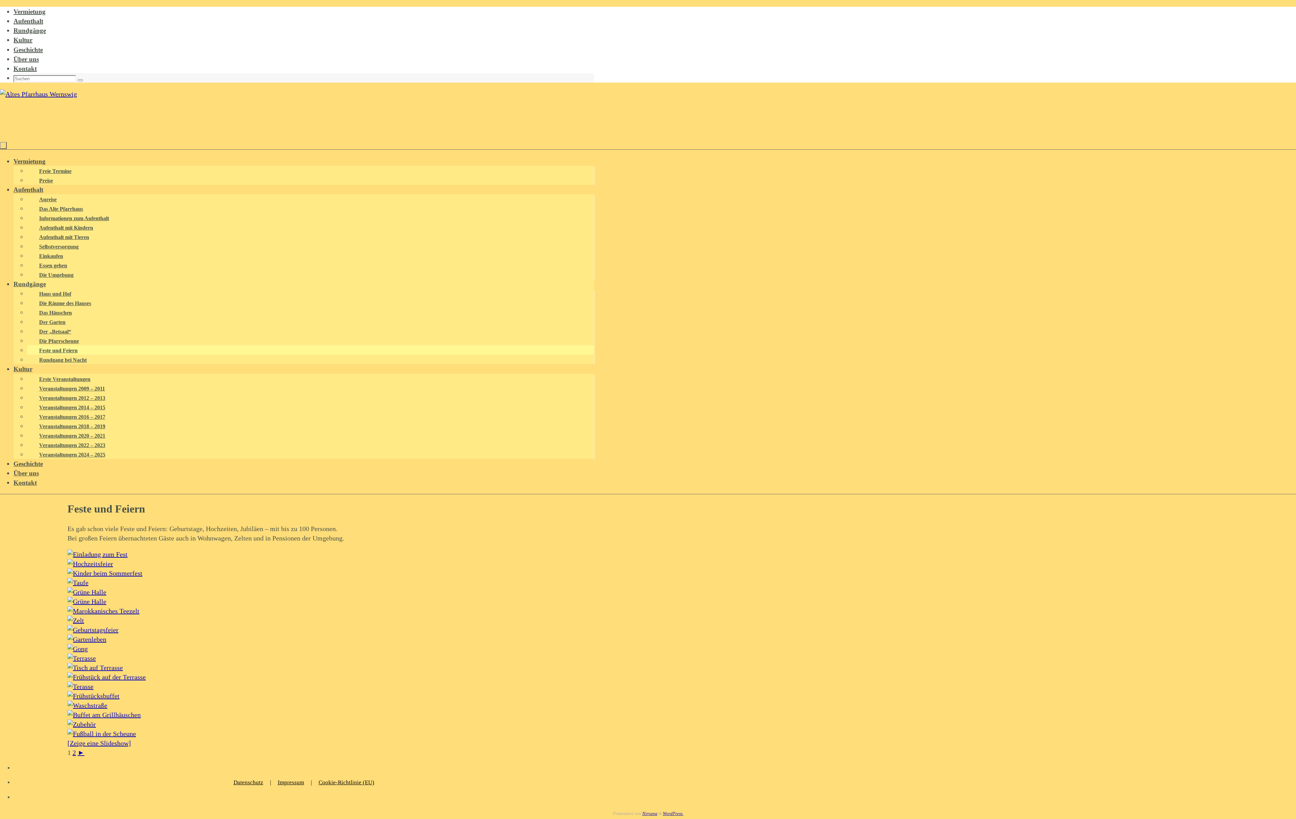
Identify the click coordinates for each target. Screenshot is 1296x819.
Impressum (291, 782)
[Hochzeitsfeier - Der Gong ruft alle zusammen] (78, 648)
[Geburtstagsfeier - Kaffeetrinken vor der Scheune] (93, 630)
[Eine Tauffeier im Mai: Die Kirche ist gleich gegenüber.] (78, 582)
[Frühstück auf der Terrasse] (107, 677)
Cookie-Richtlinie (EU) (346, 782)
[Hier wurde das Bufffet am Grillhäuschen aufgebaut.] (104, 715)
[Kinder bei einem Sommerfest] (105, 573)
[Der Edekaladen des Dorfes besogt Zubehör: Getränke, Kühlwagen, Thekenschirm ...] (82, 724)
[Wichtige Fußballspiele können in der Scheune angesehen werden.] (102, 733)
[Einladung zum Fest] (98, 554)
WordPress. (673, 813)
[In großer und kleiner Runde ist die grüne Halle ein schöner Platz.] (87, 601)
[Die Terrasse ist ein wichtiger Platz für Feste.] (82, 658)
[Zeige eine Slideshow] (99, 743)
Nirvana (649, 813)
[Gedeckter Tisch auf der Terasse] (95, 667)
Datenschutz (248, 782)
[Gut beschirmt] (80, 686)
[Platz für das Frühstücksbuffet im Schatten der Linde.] (93, 696)
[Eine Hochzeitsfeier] (90, 563)
